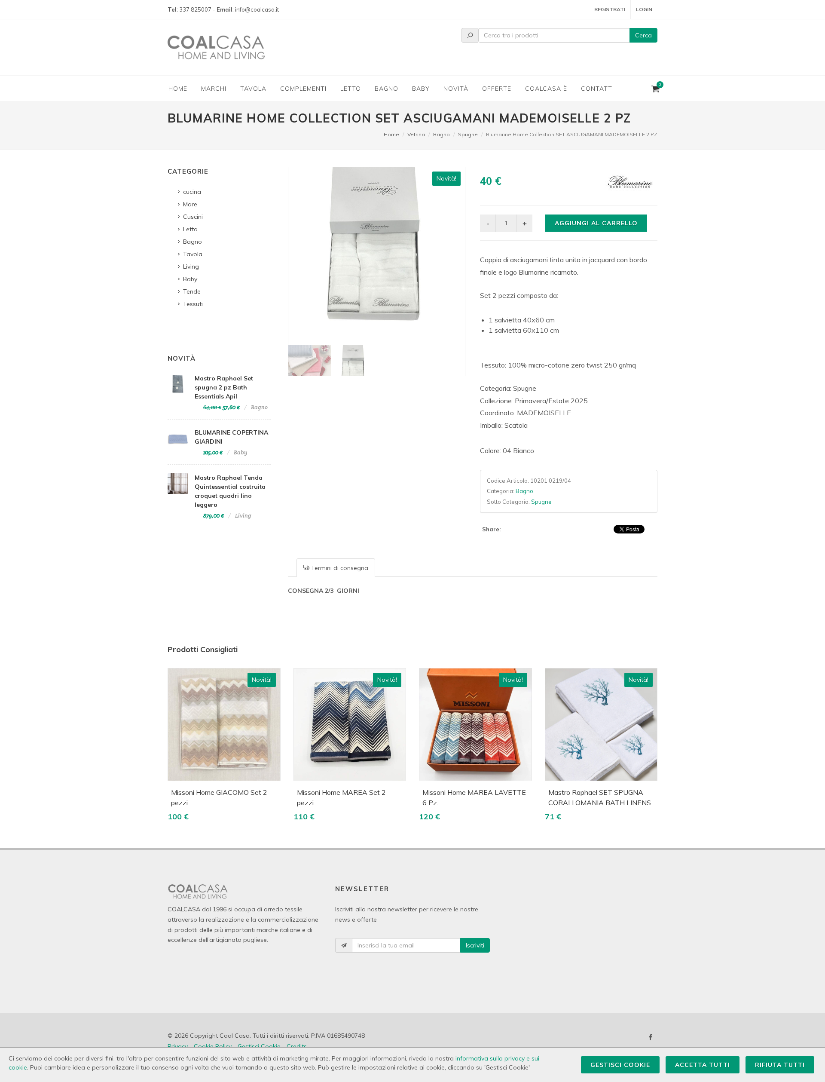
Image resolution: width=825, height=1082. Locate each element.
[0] (654, 87)
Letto (190, 229)
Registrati (609, 9)
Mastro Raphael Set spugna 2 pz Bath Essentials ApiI (224, 387)
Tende (192, 291)
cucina (192, 192)
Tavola (192, 254)
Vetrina (416, 134)
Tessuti (193, 304)
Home (391, 134)
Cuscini (193, 217)
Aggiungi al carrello (596, 223)
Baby (190, 279)
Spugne (468, 134)
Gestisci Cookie (620, 1065)
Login (644, 9)
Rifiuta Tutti (780, 1065)
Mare (190, 204)
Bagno (441, 134)
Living (191, 266)
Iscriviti (475, 945)
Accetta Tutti (702, 1065)
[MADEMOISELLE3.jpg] (376, 255)
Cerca (643, 35)
